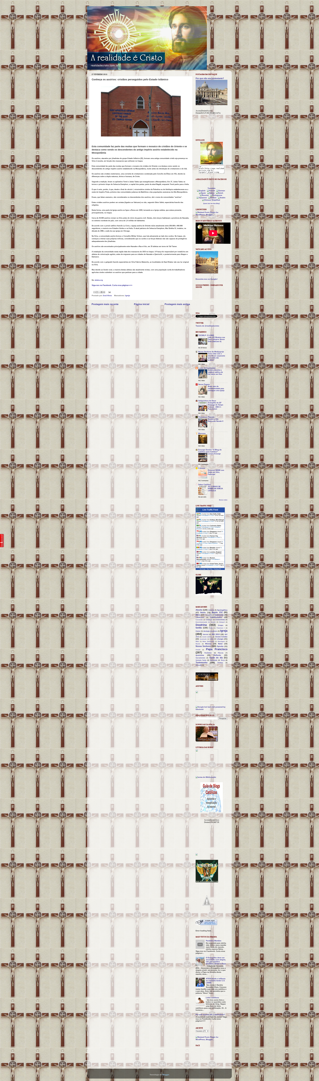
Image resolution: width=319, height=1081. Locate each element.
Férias (211, 628)
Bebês (203, 612)
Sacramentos (200, 658)
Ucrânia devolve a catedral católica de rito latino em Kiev (215, 372)
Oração (198, 649)
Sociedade (213, 660)
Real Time (209, 569)
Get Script (202, 569)
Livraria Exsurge (214, 454)
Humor (198, 631)
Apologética (222, 610)
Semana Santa (201, 660)
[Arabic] (222, 198)
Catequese (219, 615)
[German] (221, 191)
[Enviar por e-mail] (94, 292)
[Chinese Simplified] (211, 200)
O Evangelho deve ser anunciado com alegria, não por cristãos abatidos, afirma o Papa (216, 961)
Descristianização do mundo (206, 622)
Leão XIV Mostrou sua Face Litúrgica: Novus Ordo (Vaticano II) (216, 339)
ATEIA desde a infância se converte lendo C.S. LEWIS (215, 981)
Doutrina (201, 624)
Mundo (198, 644)
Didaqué (222, 622)
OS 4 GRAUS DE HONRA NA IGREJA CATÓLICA (215, 489)
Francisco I (221, 628)
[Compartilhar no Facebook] (101, 292)
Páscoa (220, 653)
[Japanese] (202, 198)
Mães (197, 641)
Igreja (127, 296)
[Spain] (203, 193)
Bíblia (198, 615)
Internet (205, 634)
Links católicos (212, 998)
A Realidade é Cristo (208, 515)
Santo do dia (216, 658)
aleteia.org (99, 280)
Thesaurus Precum (206, 417)
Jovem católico (207, 637)
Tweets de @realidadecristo (207, 326)
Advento (211, 610)
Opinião (220, 646)
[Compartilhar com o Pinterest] (104, 292)
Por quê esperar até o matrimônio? (210, 1015)
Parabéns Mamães (213, 941)
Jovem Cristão (221, 637)
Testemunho (201, 662)
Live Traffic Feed (210, 510)
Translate (211, 188)
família (199, 628)
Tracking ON (217, 569)
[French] (211, 191)
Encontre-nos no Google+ (207, 279)
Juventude (203, 639)
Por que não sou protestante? (210, 78)
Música (208, 644)
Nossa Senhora (203, 646)
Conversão (199, 619)
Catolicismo (200, 617)
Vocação (199, 665)
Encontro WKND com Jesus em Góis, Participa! (216, 472)
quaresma (200, 655)
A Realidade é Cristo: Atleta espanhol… (210, 542)
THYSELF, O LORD (206, 335)
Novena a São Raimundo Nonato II (215, 420)
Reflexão (217, 655)
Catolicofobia (216, 617)
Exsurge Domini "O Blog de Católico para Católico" (210, 451)
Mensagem (221, 641)
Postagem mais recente (105, 304)
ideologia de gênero (210, 631)
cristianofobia (220, 620)
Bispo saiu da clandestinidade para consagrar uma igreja (216, 388)
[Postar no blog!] (97, 292)
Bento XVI (217, 612)
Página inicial (141, 304)
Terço (223, 660)
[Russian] (205, 195)
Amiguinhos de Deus (207, 401)
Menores (202, 433)
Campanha (208, 615)
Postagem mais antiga (177, 304)
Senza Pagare (204, 384)
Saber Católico (204, 484)
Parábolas (208, 653)
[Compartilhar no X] (99, 292)
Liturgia (220, 639)
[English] (201, 191)
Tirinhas (220, 663)
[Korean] (212, 198)
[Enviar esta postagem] (109, 292)
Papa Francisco (216, 649)
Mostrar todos (223, 500)
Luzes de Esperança (206, 368)
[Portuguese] (216, 195)
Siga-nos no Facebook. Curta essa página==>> (112, 285)
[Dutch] (220, 193)
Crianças (209, 620)
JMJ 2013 (215, 634)
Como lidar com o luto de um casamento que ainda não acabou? (216, 357)
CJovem (201, 468)
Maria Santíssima (208, 641)
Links (212, 639)
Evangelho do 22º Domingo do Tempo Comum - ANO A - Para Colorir (215, 406)
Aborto (199, 610)
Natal (220, 644)
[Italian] (211, 193)
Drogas (220, 625)
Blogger (165, 1075)
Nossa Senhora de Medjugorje (211, 352)
